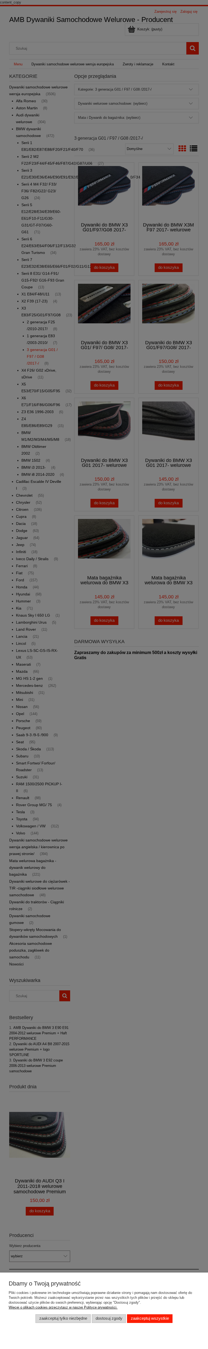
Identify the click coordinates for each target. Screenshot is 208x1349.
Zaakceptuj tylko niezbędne (63, 1318)
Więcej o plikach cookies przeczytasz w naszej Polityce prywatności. (63, 1307)
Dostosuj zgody (109, 1318)
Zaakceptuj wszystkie (150, 1318)
